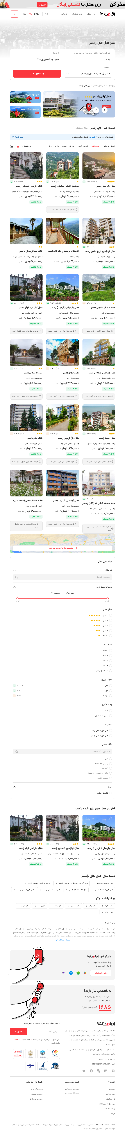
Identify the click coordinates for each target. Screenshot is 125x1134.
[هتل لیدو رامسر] (26, 417)
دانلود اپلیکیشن (100, 973)
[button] (18, 146)
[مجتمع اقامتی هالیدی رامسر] (62, 165)
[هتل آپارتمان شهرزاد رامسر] (62, 483)
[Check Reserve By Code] (24, 14)
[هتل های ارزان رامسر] (25, 112)
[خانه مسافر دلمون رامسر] (98, 287)
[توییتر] (84, 1071)
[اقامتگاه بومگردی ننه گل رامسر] (62, 231)
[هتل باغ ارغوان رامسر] (62, 417)
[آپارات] (98, 1071)
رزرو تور (64, 14)
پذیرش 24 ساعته (101, 763)
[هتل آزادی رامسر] (79, 104)
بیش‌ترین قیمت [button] (68, 146)
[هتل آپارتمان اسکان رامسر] (98, 352)
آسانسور (105, 768)
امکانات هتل (107, 744)
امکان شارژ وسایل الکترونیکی (97, 773)
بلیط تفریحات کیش (71, 1089)
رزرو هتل (91, 14)
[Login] (14, 14)
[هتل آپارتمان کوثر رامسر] (26, 287)
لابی (106, 758)
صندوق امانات (102, 778)
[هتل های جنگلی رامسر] (25, 97)
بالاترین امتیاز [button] (54, 146)
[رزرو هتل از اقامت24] (107, 14)
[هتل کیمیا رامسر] (98, 417)
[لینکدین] (106, 1071)
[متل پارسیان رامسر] (26, 352)
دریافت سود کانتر (36, 1099)
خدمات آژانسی (37, 1089)
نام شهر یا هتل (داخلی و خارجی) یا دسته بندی (92, 53)
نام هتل (108, 570)
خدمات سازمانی (37, 1094)
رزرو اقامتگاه (77, 14)
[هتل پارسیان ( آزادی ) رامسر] (62, 287)
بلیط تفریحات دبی (71, 1092)
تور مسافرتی (110, 1099)
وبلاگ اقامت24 (109, 1108)
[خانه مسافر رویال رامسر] (26, 231)
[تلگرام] (91, 1071)
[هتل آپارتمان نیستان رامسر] (26, 165)
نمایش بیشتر (64, 940)
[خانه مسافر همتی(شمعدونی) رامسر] (26, 483)
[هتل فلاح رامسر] (62, 352)
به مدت (107, 67)
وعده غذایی (107, 704)
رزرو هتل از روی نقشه (107, 1103)
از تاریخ (56, 53)
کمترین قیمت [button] (83, 146)
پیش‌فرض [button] (95, 146)
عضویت (18, 1031)
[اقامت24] (106, 1024)
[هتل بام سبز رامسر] (98, 165)
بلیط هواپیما (110, 1094)
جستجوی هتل (37, 74)
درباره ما (112, 1113)
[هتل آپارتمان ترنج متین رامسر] (98, 231)
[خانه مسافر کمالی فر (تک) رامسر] (98, 483)
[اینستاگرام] (113, 1071)
